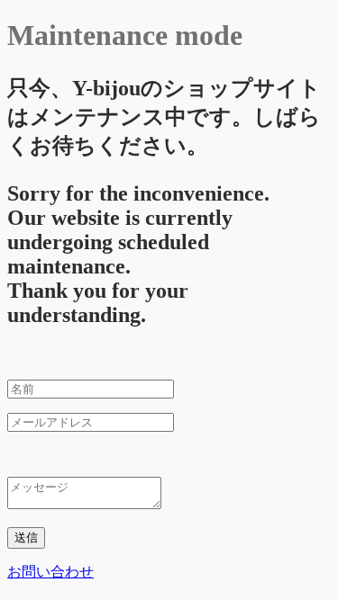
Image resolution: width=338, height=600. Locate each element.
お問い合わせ (50, 571)
